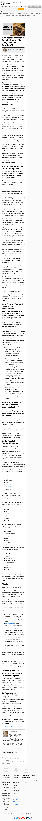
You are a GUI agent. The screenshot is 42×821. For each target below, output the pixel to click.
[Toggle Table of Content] (16, 752)
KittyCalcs (34, 779)
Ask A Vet (21, 9)
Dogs (6, 6)
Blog (2, 6)
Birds (25, 6)
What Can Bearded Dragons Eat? (14, 726)
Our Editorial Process (17, 813)
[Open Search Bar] (1, 11)
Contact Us (10, 813)
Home (4, 19)
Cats (10, 6)
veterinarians (5, 328)
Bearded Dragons (11, 19)
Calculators (14, 9)
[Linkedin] (3, 749)
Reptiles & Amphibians (34, 6)
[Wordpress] (4, 749)
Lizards (5, 757)
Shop (10, 9)
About (6, 813)
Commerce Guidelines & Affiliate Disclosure (30, 813)
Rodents (14, 6)
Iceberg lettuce (9, 623)
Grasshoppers (9, 486)
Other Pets (3, 9)
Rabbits (20, 6)
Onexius (27, 781)
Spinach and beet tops (11, 629)
